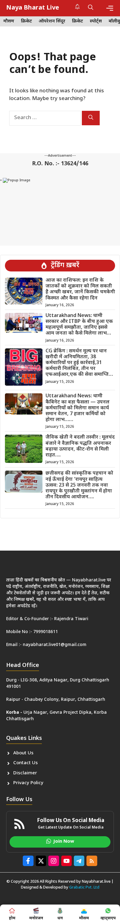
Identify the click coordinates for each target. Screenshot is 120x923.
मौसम (8, 21)
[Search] (91, 118)
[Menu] (109, 8)
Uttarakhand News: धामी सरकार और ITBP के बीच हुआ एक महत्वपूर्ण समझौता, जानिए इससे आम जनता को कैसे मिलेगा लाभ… (79, 325)
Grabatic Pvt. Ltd (84, 887)
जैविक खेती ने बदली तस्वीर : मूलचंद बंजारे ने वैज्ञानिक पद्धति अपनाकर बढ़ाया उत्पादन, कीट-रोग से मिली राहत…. (80, 446)
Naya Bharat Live (32, 8)
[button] (90, 8)
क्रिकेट (26, 21)
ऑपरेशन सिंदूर (52, 21)
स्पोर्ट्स (96, 21)
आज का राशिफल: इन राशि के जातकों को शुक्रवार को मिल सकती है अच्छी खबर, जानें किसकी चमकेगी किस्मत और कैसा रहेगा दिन (80, 289)
